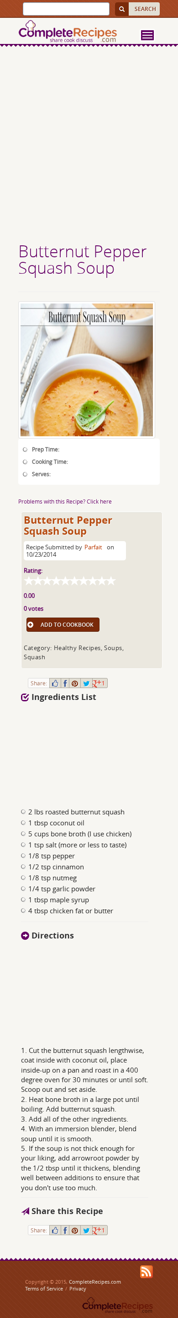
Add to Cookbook (67, 625)
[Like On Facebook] (55, 683)
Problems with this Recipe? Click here (65, 501)
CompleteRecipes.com (95, 1281)
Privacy (77, 1288)
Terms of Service (44, 1288)
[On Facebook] (65, 683)
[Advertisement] (89, 145)
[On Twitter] (86, 683)
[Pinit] (75, 683)
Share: (39, 683)
